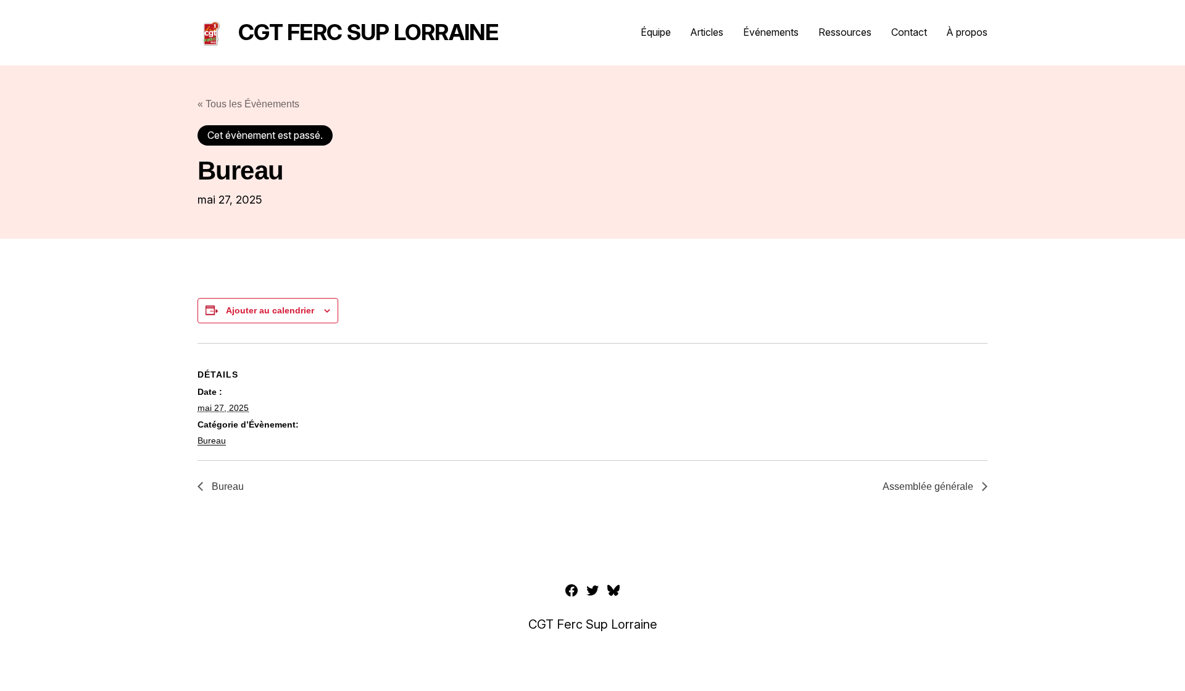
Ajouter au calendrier (270, 310)
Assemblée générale (929, 486)
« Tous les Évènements (248, 104)
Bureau (212, 440)
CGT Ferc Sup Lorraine (368, 32)
